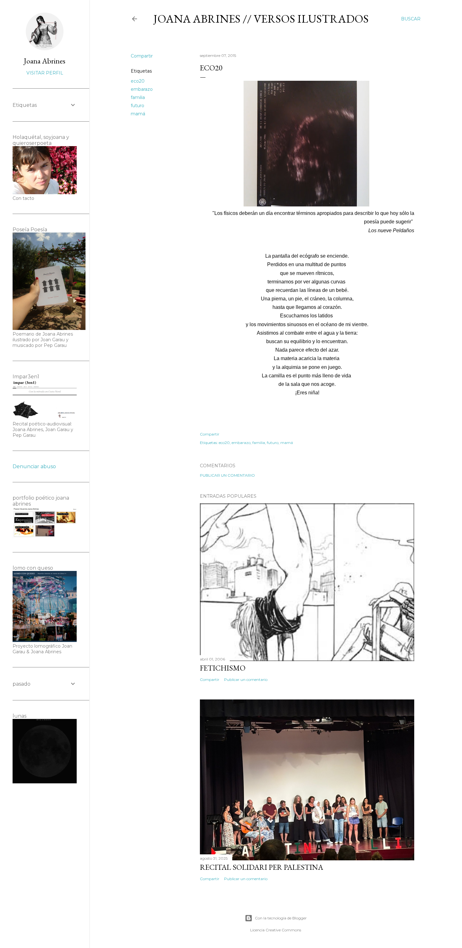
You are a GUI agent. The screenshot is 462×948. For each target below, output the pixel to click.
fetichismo (222, 668)
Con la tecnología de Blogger (281, 918)
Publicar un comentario (227, 475)
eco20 (138, 81)
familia (138, 97)
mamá (138, 114)
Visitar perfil (44, 73)
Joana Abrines (44, 61)
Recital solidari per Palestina (261, 867)
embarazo (142, 89)
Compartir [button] (142, 56)
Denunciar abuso (34, 466)
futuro (137, 105)
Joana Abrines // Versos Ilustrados (261, 18)
